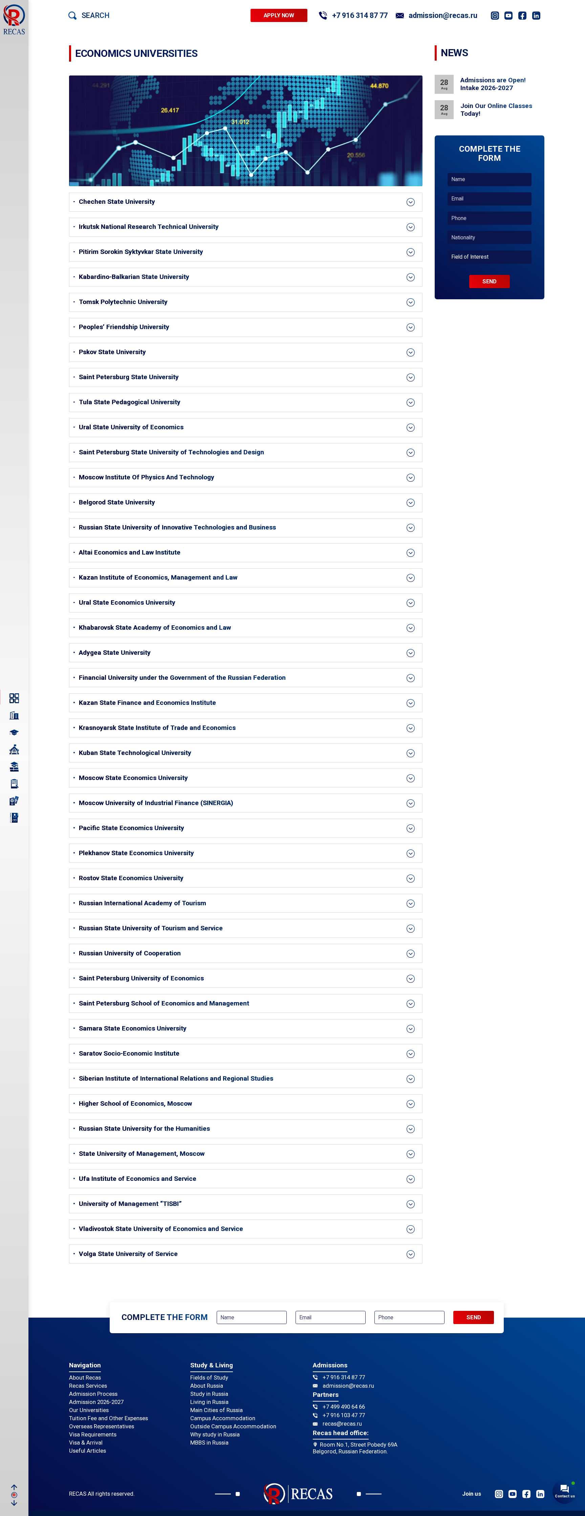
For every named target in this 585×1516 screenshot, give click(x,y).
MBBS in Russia (209, 1442)
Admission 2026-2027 (96, 1402)
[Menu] (14, 698)
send (489, 281)
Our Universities (89, 1410)
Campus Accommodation (222, 1418)
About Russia (206, 1386)
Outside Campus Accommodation (233, 1426)
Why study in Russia (215, 1434)
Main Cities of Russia (216, 1410)
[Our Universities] (14, 749)
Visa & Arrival (86, 1442)
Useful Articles (87, 1451)
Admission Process (93, 1394)
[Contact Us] (14, 817)
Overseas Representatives (101, 1426)
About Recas (85, 1377)
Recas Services (88, 1386)
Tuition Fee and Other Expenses (108, 1418)
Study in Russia (209, 1394)
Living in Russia (209, 1402)
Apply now (279, 15)
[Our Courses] (14, 766)
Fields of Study (209, 1377)
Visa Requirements (92, 1434)
